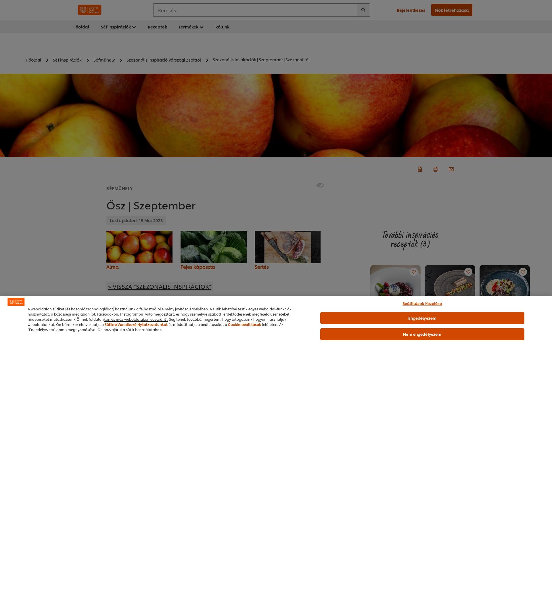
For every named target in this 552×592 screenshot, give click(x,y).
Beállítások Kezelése (422, 303)
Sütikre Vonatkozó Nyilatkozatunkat (136, 324)
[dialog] (276, 444)
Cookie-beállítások (244, 324)
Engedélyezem (422, 317)
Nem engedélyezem (422, 334)
